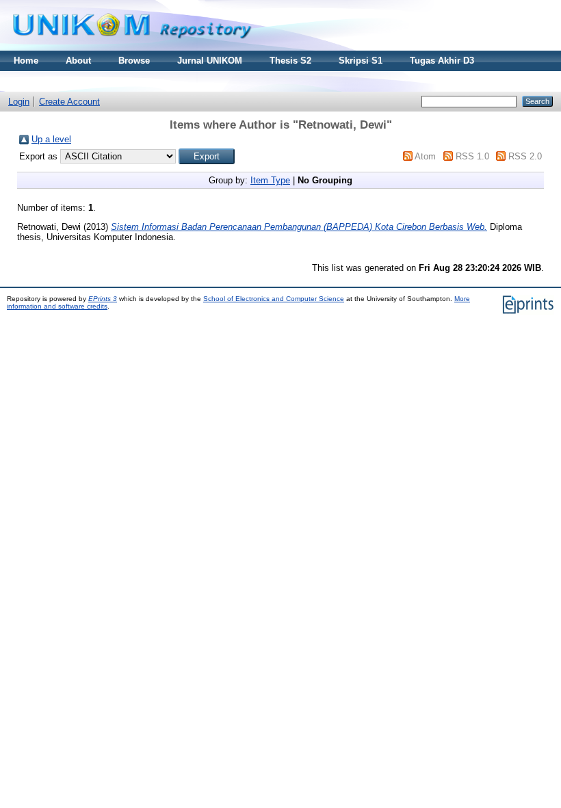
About (78, 60)
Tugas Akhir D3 (442, 60)
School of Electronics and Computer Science (273, 298)
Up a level (51, 139)
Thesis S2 (290, 60)
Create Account (69, 101)
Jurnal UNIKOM (209, 60)
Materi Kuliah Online (57, 81)
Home (26, 60)
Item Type (270, 180)
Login (18, 101)
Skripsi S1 (360, 60)
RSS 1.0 (472, 156)
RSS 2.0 (525, 156)
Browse (134, 60)
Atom (425, 156)
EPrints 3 (102, 298)
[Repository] (132, 47)
